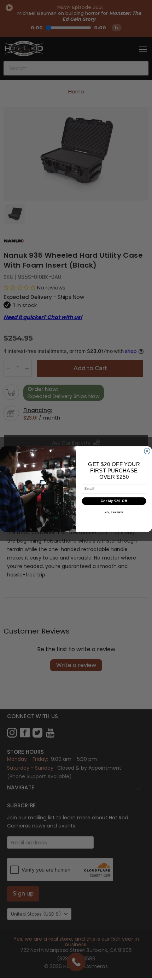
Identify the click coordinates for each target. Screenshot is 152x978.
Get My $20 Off (114, 500)
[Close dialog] (147, 451)
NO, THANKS (114, 512)
